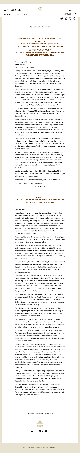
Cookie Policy (40, 447)
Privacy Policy (50, 447)
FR (42, 27)
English (68, 14)
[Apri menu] (74, 9)
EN (35, 27)
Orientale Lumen (21, 135)
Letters (19, 15)
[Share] (74, 18)
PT (49, 27)
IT (46, 27)
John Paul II (9, 15)
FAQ (24, 447)
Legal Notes (30, 447)
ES (39, 27)
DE (31, 27)
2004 (25, 15)
